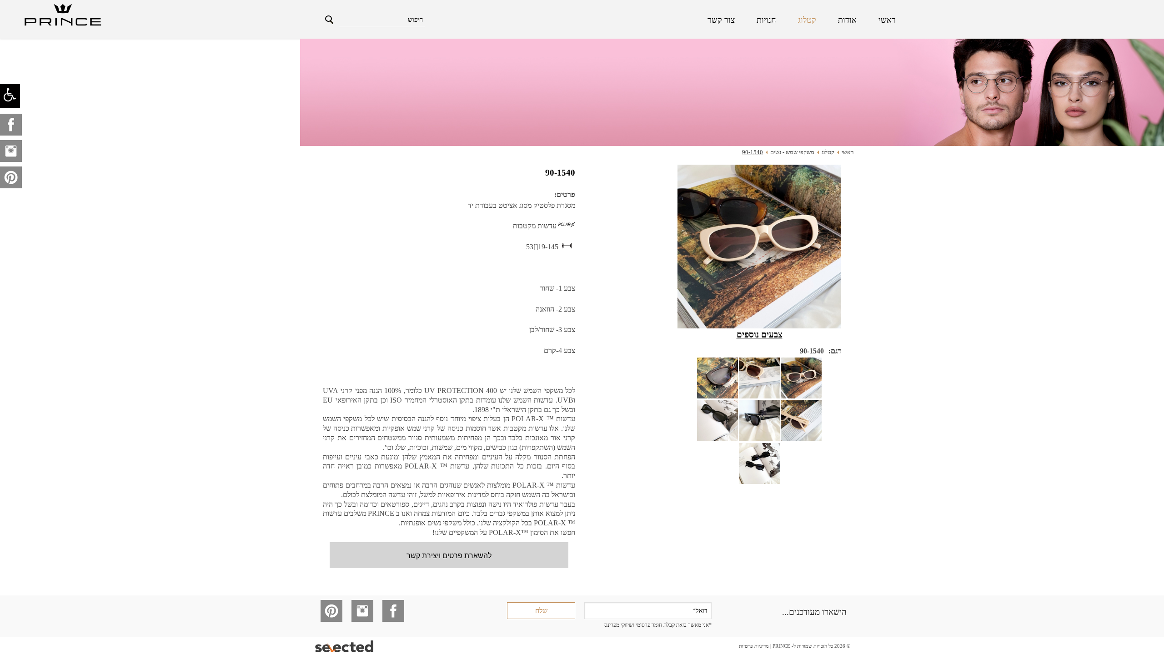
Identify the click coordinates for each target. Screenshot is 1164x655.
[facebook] (11, 125)
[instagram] (11, 151)
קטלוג (807, 20)
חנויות (766, 20)
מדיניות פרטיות (754, 646)
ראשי (887, 20)
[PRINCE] (61, 15)
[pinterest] (11, 177)
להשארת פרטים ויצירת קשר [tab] (449, 555)
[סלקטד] (345, 646)
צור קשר (721, 20)
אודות (847, 20)
